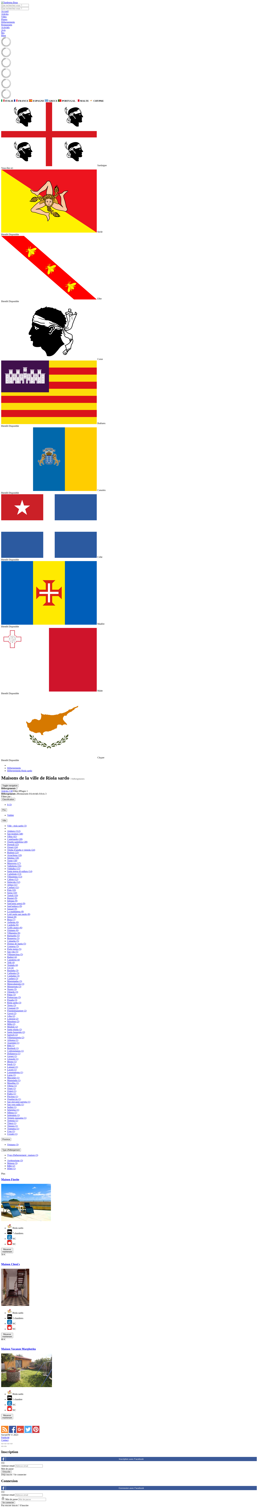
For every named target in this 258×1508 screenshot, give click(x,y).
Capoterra (13, 960)
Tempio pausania (16, 1118)
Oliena (12, 1086)
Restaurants (6, 25)
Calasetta (13, 941)
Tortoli (12, 895)
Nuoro (12, 989)
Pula (11, 890)
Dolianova (13, 1053)
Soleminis (13, 1115)
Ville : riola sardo (17, 826)
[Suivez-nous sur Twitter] (28, 1432)
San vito (12, 951)
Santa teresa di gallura (19, 871)
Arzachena (14, 855)
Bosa (11, 919)
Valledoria (14, 866)
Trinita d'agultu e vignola (21, 850)
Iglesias (12, 901)
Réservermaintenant (7, 1250)
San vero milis (15, 1104)
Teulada (12, 965)
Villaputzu (13, 933)
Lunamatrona (15, 1072)
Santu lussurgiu (16, 1032)
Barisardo (13, 935)
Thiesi (11, 1123)
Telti (11, 962)
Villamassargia (15, 1037)
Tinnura (12, 1126)
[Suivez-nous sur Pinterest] (35, 1432)
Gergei (12, 1056)
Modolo (12, 1027)
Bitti (10, 1045)
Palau (11, 994)
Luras (11, 1075)
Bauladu (12, 970)
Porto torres (14, 949)
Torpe (12, 860)
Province (6, 1139)
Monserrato (14, 986)
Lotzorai (12, 1018)
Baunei (12, 898)
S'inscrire (24, 1505)
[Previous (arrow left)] (2, 1446)
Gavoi (11, 1013)
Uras (11, 1131)
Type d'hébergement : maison (22, 1155)
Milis (11, 1024)
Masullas (13, 1083)
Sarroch (12, 1035)
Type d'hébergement (11, 1150)
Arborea (12, 1040)
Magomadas (14, 981)
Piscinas (12, 1096)
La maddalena (15, 911)
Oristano (13, 930)
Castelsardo (15, 839)
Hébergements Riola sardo (19, 770)
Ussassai (13, 1008)
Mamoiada (13, 1080)
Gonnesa (13, 946)
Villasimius (14, 876)
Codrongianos (15, 1051)
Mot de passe (7, 1468)
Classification (8, 799)
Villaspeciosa (15, 954)
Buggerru (13, 938)
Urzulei (12, 1134)
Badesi (12, 957)
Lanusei (12, 1067)
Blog (3, 35)
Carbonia (13, 973)
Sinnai (11, 917)
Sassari (12, 909)
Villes (4, 16)
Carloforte (14, 874)
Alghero (13, 831)
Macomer (13, 1077)
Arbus (12, 884)
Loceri (12, 1069)
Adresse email (7, 1466)
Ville (4, 820)
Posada (12, 1000)
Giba (11, 1016)
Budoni (13, 852)
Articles (5, 14)
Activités (5, 27)
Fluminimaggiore (17, 1010)
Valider (10, 815)
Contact (5, 1440)
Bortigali (13, 1048)
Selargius (13, 1110)
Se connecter (20, 1474)
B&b (11, 1166)
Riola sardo (14, 1002)
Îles (2, 33)
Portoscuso (14, 997)
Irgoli (11, 1064)
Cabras (12, 879)
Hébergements (8, 22)
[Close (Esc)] (2, 1443)
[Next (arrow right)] (5, 1446)
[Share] (5, 1443)
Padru (11, 1094)
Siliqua (12, 1112)
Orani (11, 1088)
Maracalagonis (15, 984)
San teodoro (15, 834)
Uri (10, 968)
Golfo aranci (14, 927)
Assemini (13, 1043)
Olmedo (12, 992)
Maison (12, 1163)
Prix (4, 810)
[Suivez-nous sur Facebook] (13, 1432)
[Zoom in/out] (11, 1443)
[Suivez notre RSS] (5, 1432)
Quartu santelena (17, 842)
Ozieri (11, 1091)
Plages (4, 19)
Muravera (14, 863)
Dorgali (13, 844)
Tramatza (13, 1128)
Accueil (5, 11)
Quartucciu (14, 1099)
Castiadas (13, 976)
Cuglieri (12, 978)
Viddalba (13, 868)
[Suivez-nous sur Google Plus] (20, 1432)
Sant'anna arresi (16, 903)
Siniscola (13, 882)
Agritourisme (15, 1160)
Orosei (12, 847)
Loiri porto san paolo (18, 914)
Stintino (13, 858)
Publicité (5, 1437)
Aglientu (13, 922)
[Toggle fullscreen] (8, 1443)
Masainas (13, 1021)
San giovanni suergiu (18, 1102)
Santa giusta (14, 1029)
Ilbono (12, 1061)
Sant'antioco (14, 906)
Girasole (12, 1059)
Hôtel (11, 1168)
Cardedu (13, 925)
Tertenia (12, 1120)
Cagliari (13, 887)
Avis (3, 30)
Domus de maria (16, 943)
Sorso (12, 893)
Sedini (11, 1107)
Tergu (11, 1005)
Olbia (12, 836)
